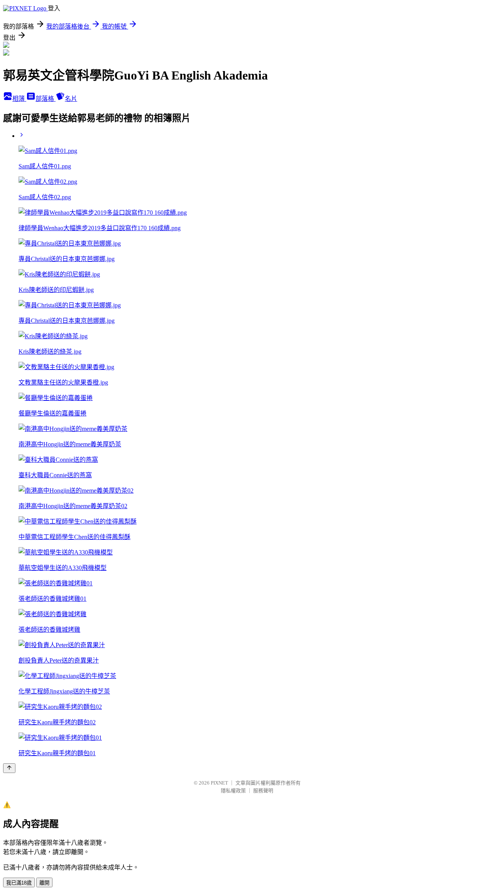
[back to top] (9, 768)
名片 (71, 98)
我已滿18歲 (19, 883)
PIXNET (219, 783)
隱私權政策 (233, 790)
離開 (44, 883)
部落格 (46, 98)
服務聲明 (263, 790)
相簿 (19, 98)
